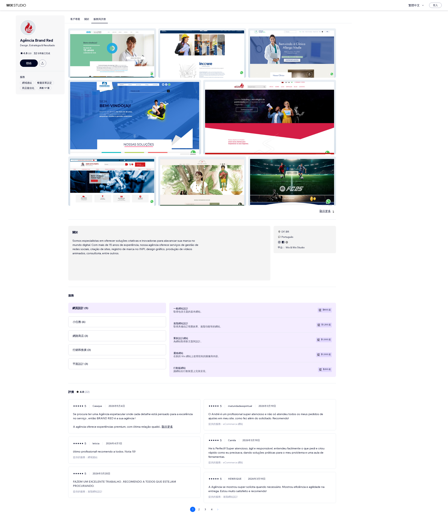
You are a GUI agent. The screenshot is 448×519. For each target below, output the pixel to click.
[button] (112, 53)
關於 (86, 19)
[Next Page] (217, 509)
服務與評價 (99, 19)
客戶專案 (75, 19)
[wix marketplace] (16, 5)
